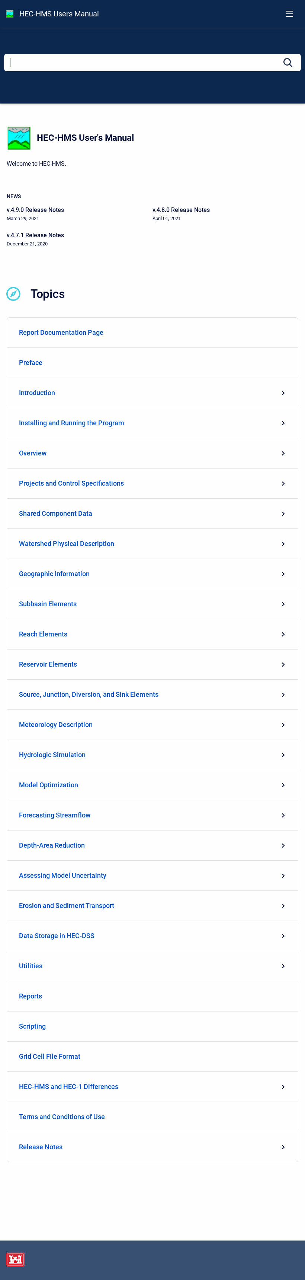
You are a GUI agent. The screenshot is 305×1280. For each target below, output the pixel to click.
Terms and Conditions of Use (62, 1117)
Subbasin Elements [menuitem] (48, 604)
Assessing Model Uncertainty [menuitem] (62, 875)
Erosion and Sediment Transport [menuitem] (66, 905)
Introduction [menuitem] (37, 393)
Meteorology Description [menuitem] (56, 724)
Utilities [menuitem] (30, 966)
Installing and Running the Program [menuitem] (71, 423)
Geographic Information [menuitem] (54, 574)
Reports (30, 996)
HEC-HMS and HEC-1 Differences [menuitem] (68, 1086)
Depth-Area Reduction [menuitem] (52, 845)
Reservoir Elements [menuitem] (48, 664)
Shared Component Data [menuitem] (55, 513)
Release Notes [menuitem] (40, 1147)
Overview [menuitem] (32, 453)
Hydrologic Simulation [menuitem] (52, 755)
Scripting (32, 1026)
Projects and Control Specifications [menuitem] (71, 483)
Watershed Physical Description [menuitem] (66, 543)
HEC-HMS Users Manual (59, 13)
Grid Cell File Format (49, 1056)
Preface (30, 362)
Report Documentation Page (61, 332)
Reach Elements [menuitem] (43, 634)
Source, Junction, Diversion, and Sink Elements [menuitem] (88, 694)
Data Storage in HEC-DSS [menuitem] (56, 936)
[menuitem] (152, 333)
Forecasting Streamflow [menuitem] (54, 815)
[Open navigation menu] (289, 14)
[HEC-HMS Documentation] (9, 14)
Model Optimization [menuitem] (48, 785)
